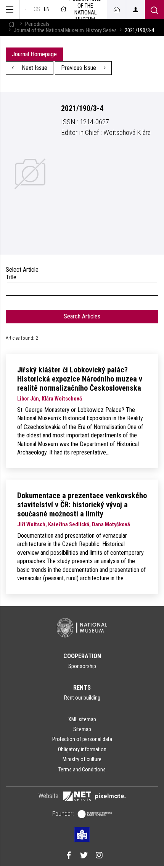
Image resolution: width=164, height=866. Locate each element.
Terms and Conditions (82, 769)
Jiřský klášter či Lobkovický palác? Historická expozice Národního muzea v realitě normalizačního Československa (79, 379)
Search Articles (82, 316)
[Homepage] (11, 24)
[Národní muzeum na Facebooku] (68, 856)
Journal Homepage (34, 54)
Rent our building (82, 698)
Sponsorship (82, 666)
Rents (82, 687)
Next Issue (33, 67)
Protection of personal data (82, 739)
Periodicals (37, 24)
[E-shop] (116, 9)
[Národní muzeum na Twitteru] (84, 856)
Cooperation (82, 656)
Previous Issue (79, 67)
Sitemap (82, 729)
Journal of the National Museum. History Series (65, 30)
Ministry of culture (82, 759)
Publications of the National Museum (85, 9)
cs (37, 9)
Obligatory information (82, 749)
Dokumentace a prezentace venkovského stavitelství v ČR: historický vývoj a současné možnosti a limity (82, 504)
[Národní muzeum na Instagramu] (99, 856)
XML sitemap (82, 719)
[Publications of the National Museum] (25, 9)
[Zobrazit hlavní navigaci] (9, 9)
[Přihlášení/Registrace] (135, 9)
